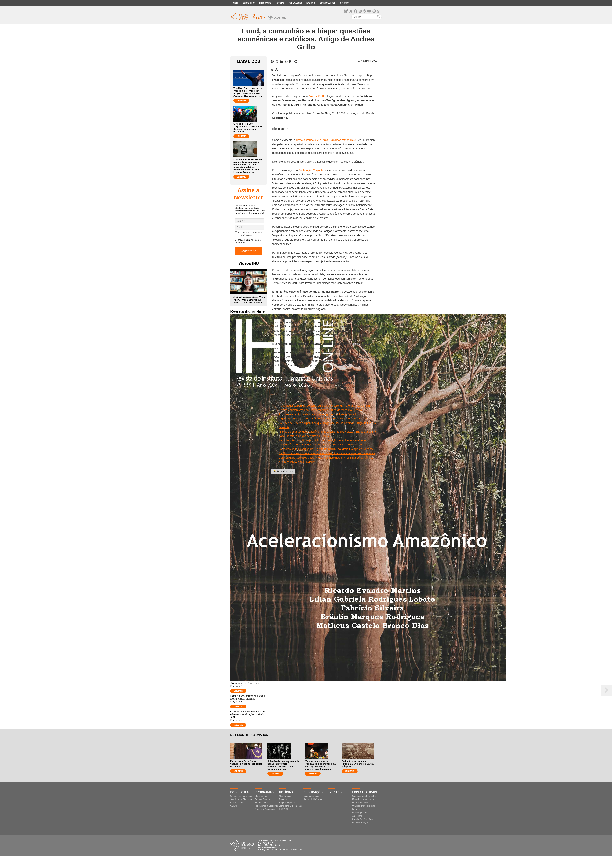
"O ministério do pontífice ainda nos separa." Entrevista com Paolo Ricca (322, 444)
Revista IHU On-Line (312, 799)
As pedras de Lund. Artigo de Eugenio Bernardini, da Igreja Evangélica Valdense (326, 449)
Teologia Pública (262, 799)
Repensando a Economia (266, 806)
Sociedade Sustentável (265, 809)
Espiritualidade (327, 3)
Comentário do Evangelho (364, 796)
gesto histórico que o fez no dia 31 (326, 139)
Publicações (295, 3)
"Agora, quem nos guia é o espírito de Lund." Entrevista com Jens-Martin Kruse (326, 418)
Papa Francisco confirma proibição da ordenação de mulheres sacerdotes (322, 440)
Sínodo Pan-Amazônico (363, 819)
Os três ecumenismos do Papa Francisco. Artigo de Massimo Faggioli (320, 409)
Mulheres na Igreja (360, 822)
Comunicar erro (283, 471)
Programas (265, 3)
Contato (344, 3)
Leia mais (238, 691)
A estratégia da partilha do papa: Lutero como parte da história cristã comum (324, 405)
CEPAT (233, 806)
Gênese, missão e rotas (241, 796)
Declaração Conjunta (311, 170)
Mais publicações (311, 796)
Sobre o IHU (249, 3)
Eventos (310, 3)
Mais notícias (285, 796)
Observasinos (261, 796)
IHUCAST (283, 809)
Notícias (280, 3)
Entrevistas (284, 799)
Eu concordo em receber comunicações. (250, 234)
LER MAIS (241, 101)
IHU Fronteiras (261, 802)
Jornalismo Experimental (290, 806)
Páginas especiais (287, 802)
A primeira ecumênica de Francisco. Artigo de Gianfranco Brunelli (317, 414)
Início (235, 3)
